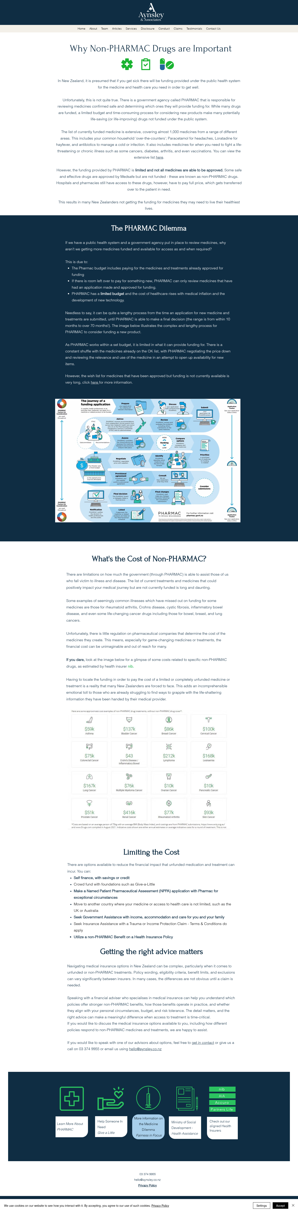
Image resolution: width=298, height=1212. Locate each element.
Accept (280, 1205)
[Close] (293, 1205)
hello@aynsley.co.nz (145, 1049)
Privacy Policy (160, 1205)
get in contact (203, 1042)
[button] (117, 29)
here (159, 157)
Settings (261, 1205)
